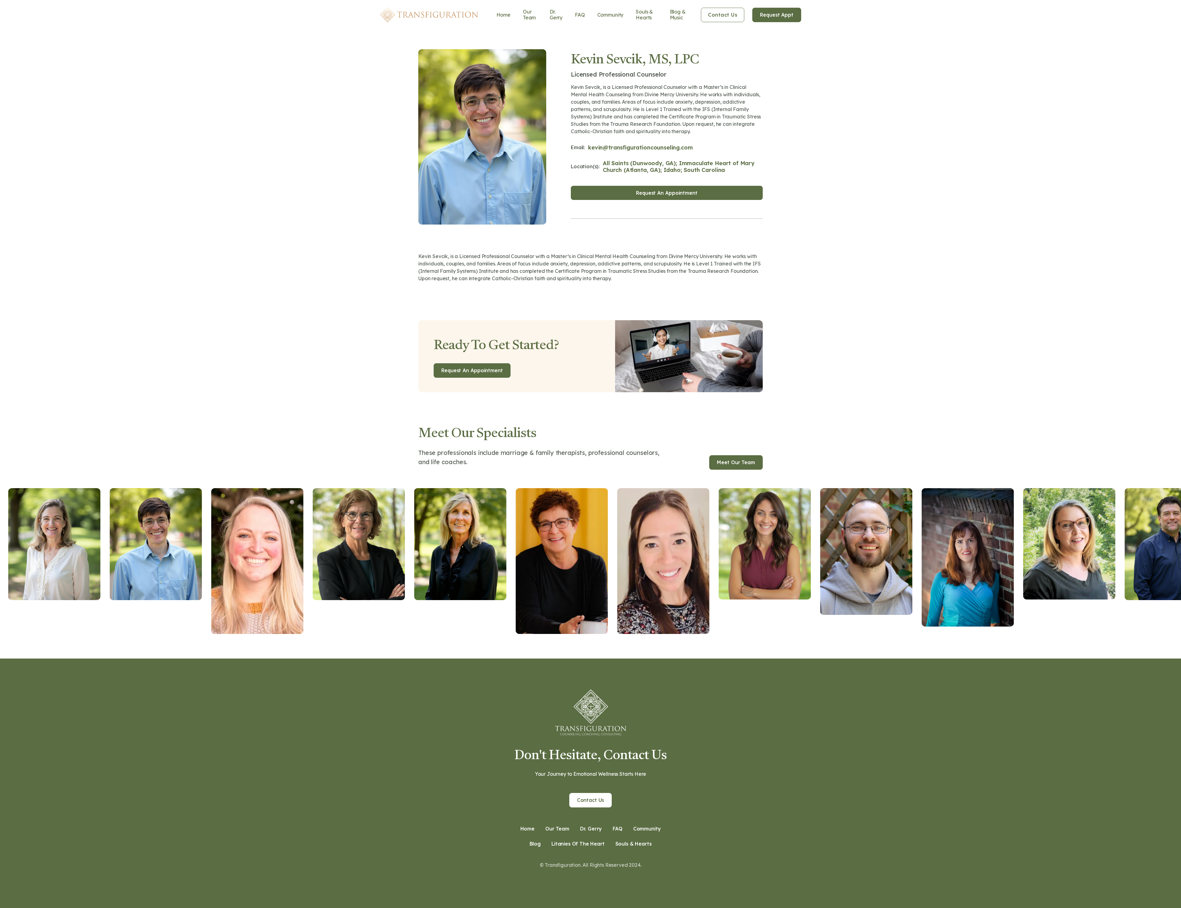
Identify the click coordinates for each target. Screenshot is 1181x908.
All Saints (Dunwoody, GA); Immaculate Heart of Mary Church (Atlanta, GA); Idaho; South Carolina (678, 166)
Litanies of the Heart (578, 844)
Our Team (529, 15)
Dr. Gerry (556, 15)
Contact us (590, 800)
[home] (429, 14)
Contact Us (722, 15)
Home (503, 15)
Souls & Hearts (644, 15)
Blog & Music (678, 15)
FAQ (580, 15)
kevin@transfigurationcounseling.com (640, 147)
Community (610, 15)
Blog (535, 844)
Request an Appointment (667, 193)
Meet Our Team (736, 462)
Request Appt (776, 15)
